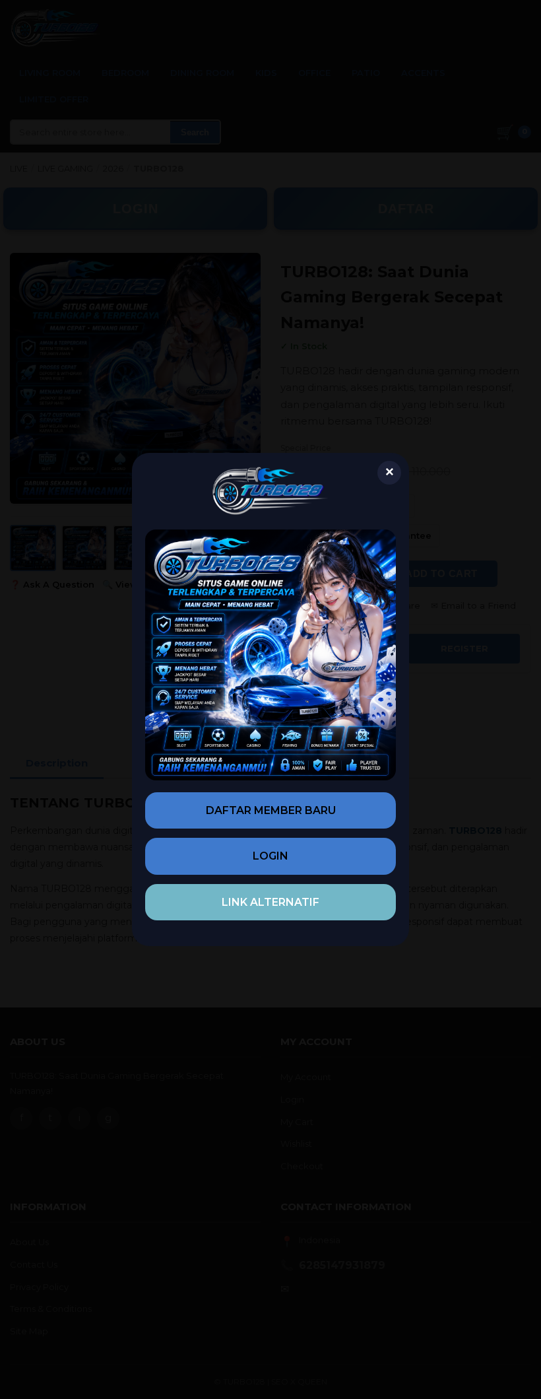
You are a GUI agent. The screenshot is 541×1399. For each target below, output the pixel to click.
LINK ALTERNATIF (270, 902)
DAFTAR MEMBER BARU (271, 810)
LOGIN (270, 856)
